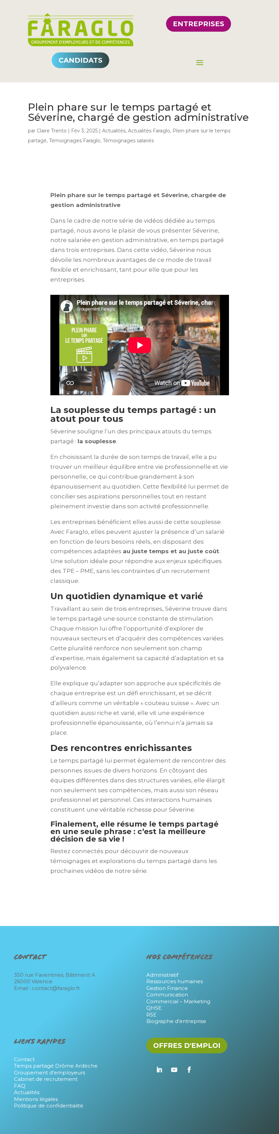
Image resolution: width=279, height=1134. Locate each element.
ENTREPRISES (198, 24)
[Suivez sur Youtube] (174, 1070)
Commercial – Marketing (178, 1001)
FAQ (20, 1086)
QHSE (154, 1008)
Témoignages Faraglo (74, 141)
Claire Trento (52, 131)
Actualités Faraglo (149, 131)
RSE (151, 1014)
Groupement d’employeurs (49, 1072)
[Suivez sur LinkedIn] (159, 1070)
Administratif (162, 975)
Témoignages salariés (128, 141)
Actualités (114, 131)
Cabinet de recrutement (46, 1079)
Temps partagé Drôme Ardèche (56, 1066)
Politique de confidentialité (48, 1105)
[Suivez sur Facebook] (189, 1070)
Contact (24, 1059)
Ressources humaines (174, 981)
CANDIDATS (80, 60)
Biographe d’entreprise (176, 1021)
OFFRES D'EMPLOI (186, 1045)
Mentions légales (36, 1099)
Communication (167, 994)
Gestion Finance (167, 988)
